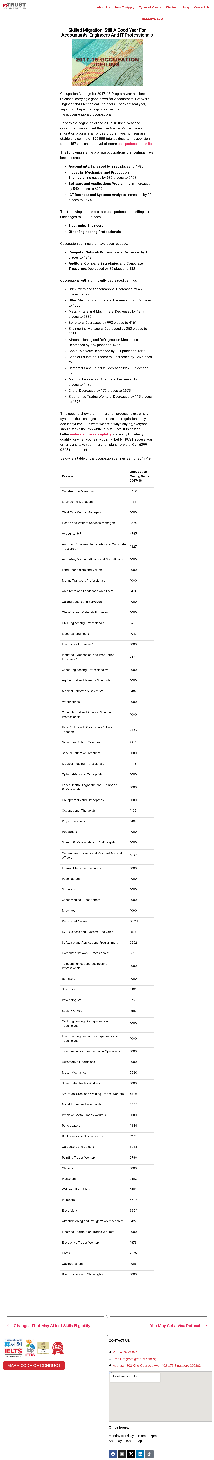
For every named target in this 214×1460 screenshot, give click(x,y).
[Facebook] (113, 1454)
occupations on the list (135, 144)
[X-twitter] (131, 1454)
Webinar (172, 7)
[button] (150, 7)
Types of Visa (148, 7)
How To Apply (124, 7)
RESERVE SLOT (153, 18)
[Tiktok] (149, 1454)
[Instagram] (122, 1454)
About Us (103, 7)
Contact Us (201, 7)
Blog (186, 7)
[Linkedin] (140, 1454)
